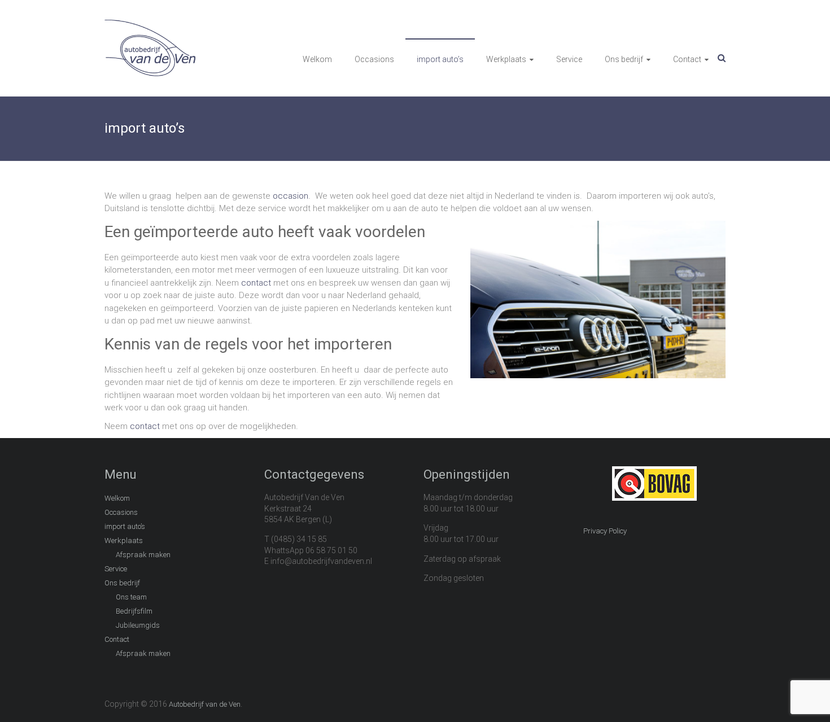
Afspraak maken (143, 554)
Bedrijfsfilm (134, 611)
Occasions (374, 59)
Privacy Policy (605, 531)
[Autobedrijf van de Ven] (149, 26)
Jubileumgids (138, 625)
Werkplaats (506, 59)
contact (256, 283)
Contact (687, 59)
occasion (290, 196)
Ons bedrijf (624, 59)
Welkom (317, 59)
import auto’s (440, 59)
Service (569, 59)
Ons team (131, 597)
